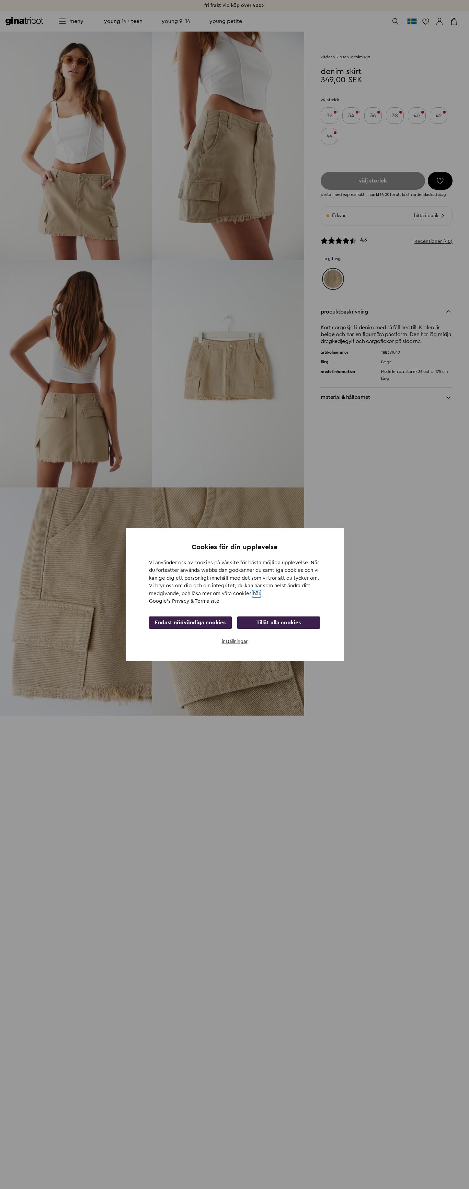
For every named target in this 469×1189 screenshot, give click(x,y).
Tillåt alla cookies (278, 622)
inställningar (235, 641)
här (256, 593)
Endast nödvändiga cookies (190, 622)
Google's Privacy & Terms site (184, 601)
